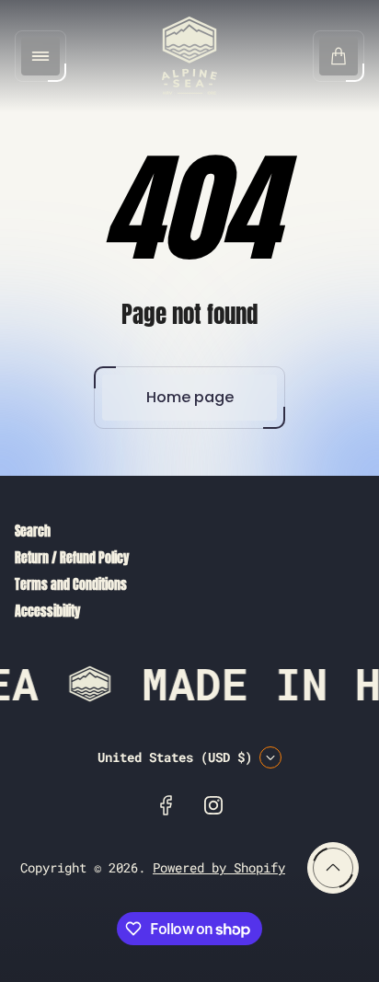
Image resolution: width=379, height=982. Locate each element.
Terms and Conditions (71, 585)
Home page (190, 397)
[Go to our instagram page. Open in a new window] (213, 805)
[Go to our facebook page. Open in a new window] (165, 805)
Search (33, 531)
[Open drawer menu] (40, 56)
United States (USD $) (175, 757)
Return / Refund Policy (72, 558)
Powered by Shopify (219, 867)
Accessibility (47, 611)
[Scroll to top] (333, 868)
